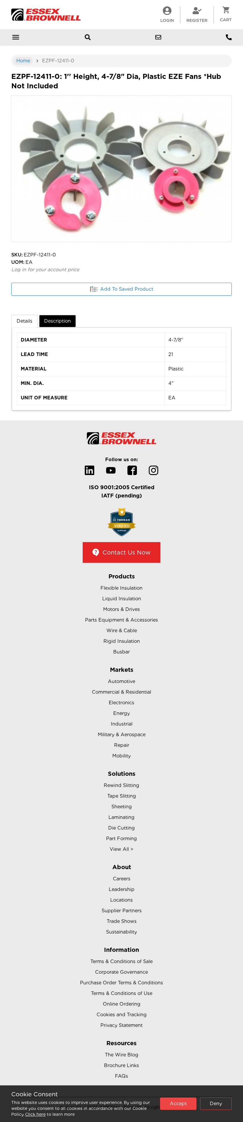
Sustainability (121, 932)
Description (57, 321)
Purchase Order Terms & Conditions (121, 983)
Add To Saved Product (126, 289)
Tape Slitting (121, 796)
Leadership (122, 889)
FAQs (121, 1076)
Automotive (121, 681)
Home (23, 61)
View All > (121, 849)
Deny (216, 1103)
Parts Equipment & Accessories (121, 620)
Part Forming (121, 838)
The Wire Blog (121, 1055)
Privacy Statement (121, 1025)
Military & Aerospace (122, 734)
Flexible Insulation (121, 588)
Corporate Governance (121, 972)
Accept (178, 1103)
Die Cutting (121, 828)
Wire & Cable (121, 630)
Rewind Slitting (121, 785)
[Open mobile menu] (15, 37)
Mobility (121, 756)
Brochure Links (121, 1065)
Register (196, 20)
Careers (121, 879)
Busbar (121, 652)
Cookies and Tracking (122, 1014)
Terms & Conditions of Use (121, 993)
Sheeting (121, 806)
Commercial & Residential (121, 692)
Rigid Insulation (121, 641)
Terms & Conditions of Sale (121, 961)
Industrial (121, 724)
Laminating (121, 817)
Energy (121, 713)
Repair (121, 745)
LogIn (167, 20)
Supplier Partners (122, 910)
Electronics (121, 702)
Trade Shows (122, 921)
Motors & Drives (121, 609)
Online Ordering (121, 1004)
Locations (121, 900)
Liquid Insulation (121, 598)
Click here (35, 1114)
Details (24, 321)
